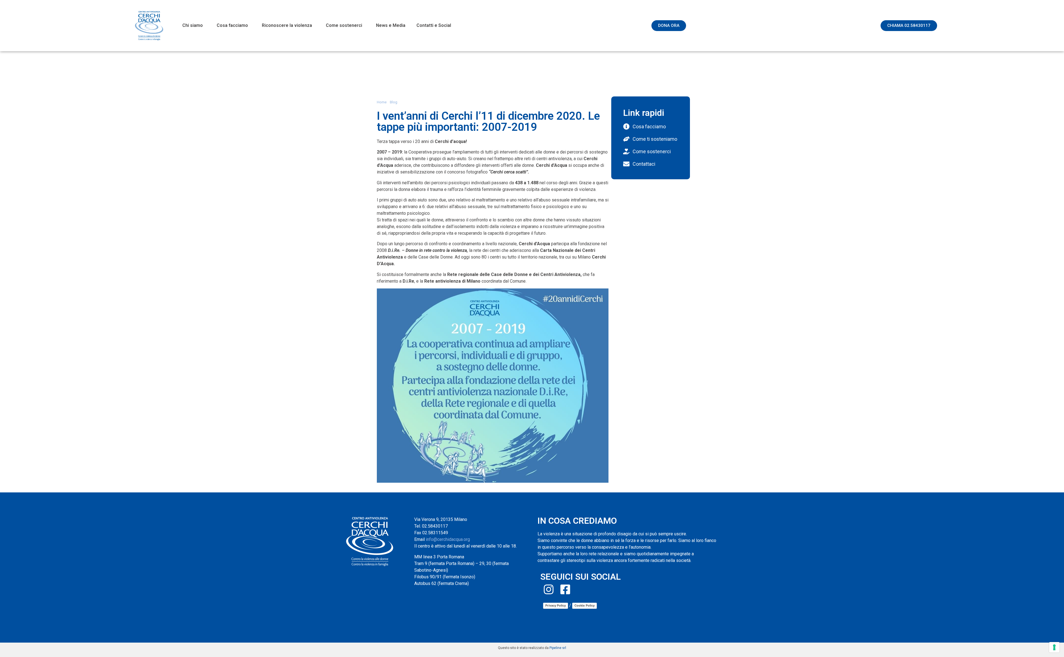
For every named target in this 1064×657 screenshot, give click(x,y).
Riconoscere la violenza (287, 25)
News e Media (390, 25)
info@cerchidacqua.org (448, 539)
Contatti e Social (433, 25)
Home (382, 102)
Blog (393, 102)
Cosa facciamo (232, 25)
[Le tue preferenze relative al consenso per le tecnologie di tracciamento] (1054, 647)
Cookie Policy (584, 605)
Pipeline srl (557, 648)
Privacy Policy (555, 605)
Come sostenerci (344, 25)
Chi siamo (192, 25)
